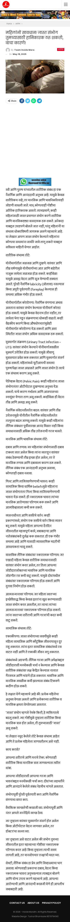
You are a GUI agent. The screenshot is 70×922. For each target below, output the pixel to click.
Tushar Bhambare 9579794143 (43, 916)
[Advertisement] (35, 142)
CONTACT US (17, 903)
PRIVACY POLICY (51, 903)
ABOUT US (33, 903)
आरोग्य (60, 49)
